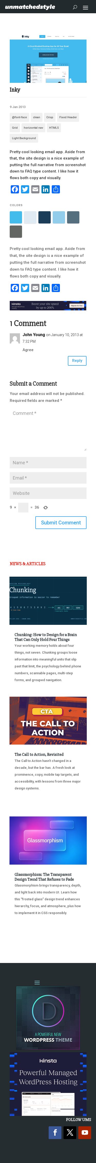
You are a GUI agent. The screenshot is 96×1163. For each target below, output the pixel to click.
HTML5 (54, 127)
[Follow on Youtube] (84, 1132)
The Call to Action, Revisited (39, 754)
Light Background (24, 138)
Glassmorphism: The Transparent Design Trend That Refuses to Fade (44, 877)
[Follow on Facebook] (55, 1132)
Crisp (49, 117)
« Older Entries (26, 938)
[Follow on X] (69, 1132)
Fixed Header (68, 117)
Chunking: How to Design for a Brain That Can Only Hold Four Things (46, 637)
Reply (77, 360)
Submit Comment (61, 523)
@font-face (19, 117)
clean (36, 117)
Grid (15, 127)
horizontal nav (33, 127)
